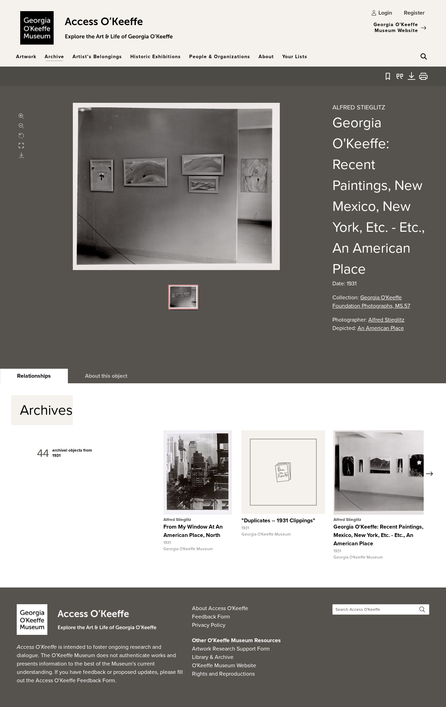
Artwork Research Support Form (231, 649)
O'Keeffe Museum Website (224, 665)
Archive (54, 56)
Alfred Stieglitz (386, 320)
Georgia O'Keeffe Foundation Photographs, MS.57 (371, 301)
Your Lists (294, 56)
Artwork (26, 56)
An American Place (380, 328)
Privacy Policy (208, 625)
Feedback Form (211, 617)
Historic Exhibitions (155, 56)
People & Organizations (219, 56)
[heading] (34, 376)
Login (385, 13)
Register (414, 13)
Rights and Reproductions (223, 674)
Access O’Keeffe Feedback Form (75, 680)
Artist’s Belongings (97, 56)
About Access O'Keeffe (220, 608)
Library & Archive (212, 657)
